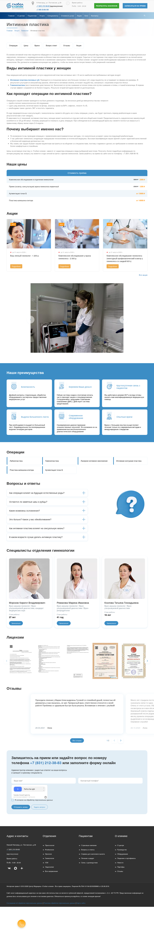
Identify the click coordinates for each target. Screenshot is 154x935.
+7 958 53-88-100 (42, 9)
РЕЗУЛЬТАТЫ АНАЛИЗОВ (106, 6)
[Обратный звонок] (21, 924)
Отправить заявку (21, 807)
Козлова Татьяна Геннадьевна (121, 602)
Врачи (37, 45)
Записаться (15, 623)
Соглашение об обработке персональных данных (24, 903)
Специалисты (53, 15)
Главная (11, 15)
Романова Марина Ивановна (73, 602)
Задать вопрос (39, 807)
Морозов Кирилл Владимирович (27, 602)
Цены (26, 45)
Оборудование (122, 854)
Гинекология (49, 858)
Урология (48, 854)
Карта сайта (81, 903)
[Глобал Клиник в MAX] (15, 868)
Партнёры (120, 867)
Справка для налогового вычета (93, 854)
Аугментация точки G (54, 470)
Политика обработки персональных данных (59, 903)
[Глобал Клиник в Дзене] (21, 868)
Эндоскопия (49, 867)
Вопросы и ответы (87, 849)
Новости (120, 862)
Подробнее (16, 266)
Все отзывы (77, 740)
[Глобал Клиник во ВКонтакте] (9, 868)
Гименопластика (17, 85)
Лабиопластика (16, 461)
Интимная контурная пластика (128, 461)
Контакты (94, 15)
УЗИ (46, 862)
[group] (20, 660)
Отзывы (66, 45)
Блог (86, 15)
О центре (21, 15)
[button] (147, 661)
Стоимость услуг (67, 15)
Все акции (143, 275)
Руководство (122, 849)
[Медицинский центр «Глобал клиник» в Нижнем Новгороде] (15, 6)
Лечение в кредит (87, 858)
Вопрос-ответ (51, 45)
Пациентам (32, 15)
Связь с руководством (89, 862)
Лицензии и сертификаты (126, 858)
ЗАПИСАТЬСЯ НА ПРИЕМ (135, 6)
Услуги (42, 15)
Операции (13, 45)
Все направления (51, 871)
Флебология (49, 849)
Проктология (49, 845)
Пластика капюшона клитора (22, 470)
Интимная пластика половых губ (24, 80)
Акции (79, 15)
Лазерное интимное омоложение (94, 461)
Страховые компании (88, 845)
